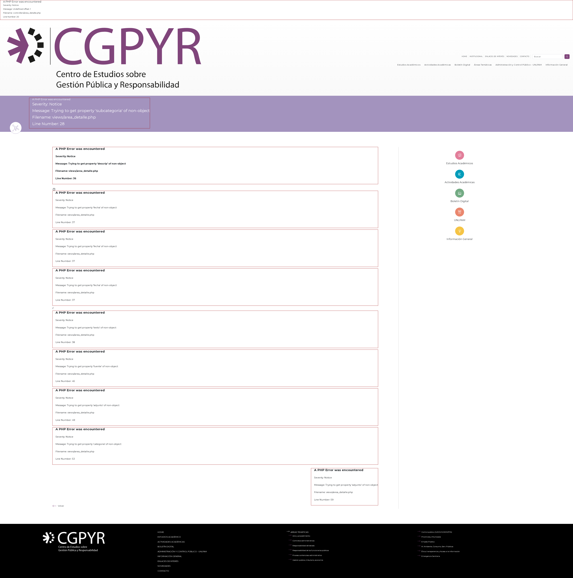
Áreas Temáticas (483, 65)
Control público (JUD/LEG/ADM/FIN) (436, 532)
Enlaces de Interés (168, 561)
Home (464, 56)
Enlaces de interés (494, 56)
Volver (61, 506)
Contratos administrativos (303, 541)
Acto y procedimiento (301, 536)
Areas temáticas (300, 532)
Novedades (512, 56)
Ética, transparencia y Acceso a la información (440, 551)
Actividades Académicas (437, 65)
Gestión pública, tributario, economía (307, 560)
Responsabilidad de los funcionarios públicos (310, 550)
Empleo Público (428, 542)
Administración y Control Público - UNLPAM (519, 65)
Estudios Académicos (408, 65)
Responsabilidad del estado (303, 546)
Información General (557, 65)
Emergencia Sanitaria (430, 556)
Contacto (524, 56)
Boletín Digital (462, 65)
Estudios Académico (169, 537)
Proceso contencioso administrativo (307, 555)
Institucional (476, 56)
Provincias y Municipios (431, 537)
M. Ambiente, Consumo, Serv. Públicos (437, 546)
